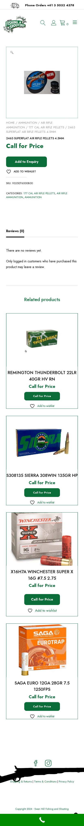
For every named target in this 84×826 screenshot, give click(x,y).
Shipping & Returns (21, 781)
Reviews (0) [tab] (15, 231)
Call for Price (42, 396)
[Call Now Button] (42, 820)
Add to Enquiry (26, 161)
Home (10, 122)
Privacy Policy (66, 781)
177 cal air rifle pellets (46, 127)
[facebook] (35, 764)
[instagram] (48, 764)
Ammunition (27, 122)
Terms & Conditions (45, 781)
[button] (12, 52)
